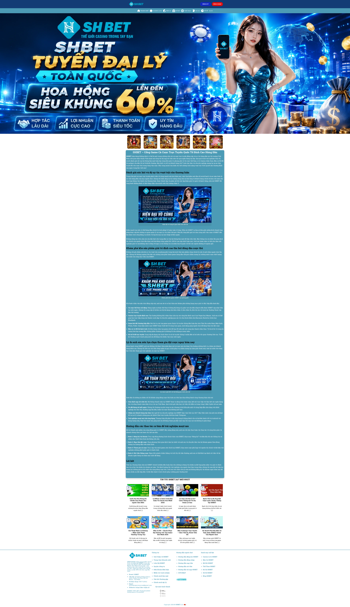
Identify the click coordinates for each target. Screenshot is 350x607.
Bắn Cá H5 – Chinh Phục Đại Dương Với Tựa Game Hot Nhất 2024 (162, 532)
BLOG (211, 10)
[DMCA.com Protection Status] (181, 579)
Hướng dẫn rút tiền (185, 566)
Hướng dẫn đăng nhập (186, 560)
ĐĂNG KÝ (206, 4)
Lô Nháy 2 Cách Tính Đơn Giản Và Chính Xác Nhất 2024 (163, 500)
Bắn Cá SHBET (208, 560)
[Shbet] (136, 4)
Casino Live (157, 10)
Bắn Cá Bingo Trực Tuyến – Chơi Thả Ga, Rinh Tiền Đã (187, 532)
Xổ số (206, 10)
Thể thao (187, 10)
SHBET (136, 574)
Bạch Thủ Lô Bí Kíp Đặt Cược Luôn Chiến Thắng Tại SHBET (212, 500)
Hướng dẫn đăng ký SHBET (188, 557)
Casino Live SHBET (210, 557)
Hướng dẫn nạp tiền (185, 563)
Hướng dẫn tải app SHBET (188, 570)
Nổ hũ (178, 10)
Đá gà (198, 10)
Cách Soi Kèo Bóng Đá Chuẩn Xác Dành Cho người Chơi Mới (138, 500)
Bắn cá (168, 10)
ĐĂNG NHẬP (217, 4)
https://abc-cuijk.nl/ (143, 587)
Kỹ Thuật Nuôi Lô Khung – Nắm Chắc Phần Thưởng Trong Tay (138, 532)
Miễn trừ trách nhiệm (162, 573)
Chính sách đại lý (160, 582)
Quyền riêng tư (159, 566)
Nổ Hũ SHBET (208, 563)
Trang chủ (144, 10)
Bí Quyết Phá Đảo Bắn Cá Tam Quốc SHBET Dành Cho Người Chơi (211, 532)
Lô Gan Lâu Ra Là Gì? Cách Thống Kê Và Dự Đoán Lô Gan (187, 500)
